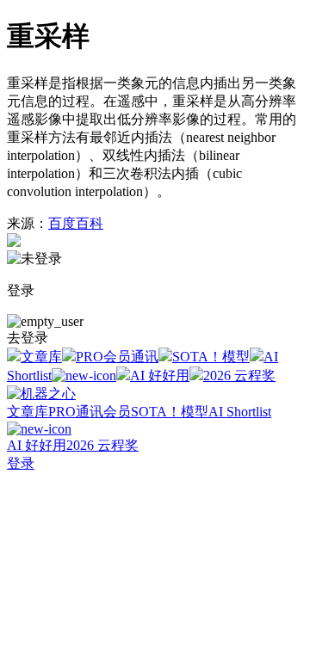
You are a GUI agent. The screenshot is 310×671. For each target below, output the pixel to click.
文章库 (41, 356)
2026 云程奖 (239, 375)
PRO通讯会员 (89, 411)
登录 (20, 463)
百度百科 (75, 223)
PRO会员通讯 (117, 356)
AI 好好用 (159, 375)
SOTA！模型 (211, 356)
